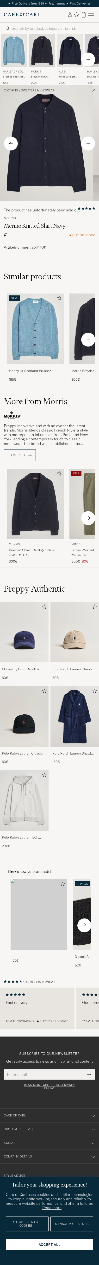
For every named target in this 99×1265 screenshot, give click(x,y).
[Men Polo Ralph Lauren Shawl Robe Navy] (74, 716)
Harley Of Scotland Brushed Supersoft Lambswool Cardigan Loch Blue (33, 371)
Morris (36, 71)
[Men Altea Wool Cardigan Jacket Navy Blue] (70, 50)
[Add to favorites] (58, 299)
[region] (49, 1008)
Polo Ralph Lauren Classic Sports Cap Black (22, 753)
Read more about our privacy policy (49, 1086)
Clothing (11, 90)
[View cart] (83, 14)
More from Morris (35, 401)
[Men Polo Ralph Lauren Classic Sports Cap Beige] (74, 632)
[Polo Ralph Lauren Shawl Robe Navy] (74, 749)
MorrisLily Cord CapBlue (20, 669)
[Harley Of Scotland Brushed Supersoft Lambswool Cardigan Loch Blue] (35, 367)
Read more (52, 1207)
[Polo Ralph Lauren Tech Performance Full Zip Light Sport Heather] (24, 833)
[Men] (39, 914)
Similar (32, 276)
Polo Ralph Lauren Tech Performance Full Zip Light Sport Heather (22, 837)
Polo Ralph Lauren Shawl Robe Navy (71, 753)
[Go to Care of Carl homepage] (22, 15)
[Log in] (70, 15)
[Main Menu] (91, 14)
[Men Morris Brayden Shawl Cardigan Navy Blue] (42, 50)
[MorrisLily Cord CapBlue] (24, 665)
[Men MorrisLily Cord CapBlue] (24, 632)
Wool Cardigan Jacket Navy (67, 76)
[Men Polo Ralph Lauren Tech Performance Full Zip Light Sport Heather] (24, 800)
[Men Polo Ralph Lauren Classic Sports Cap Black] (24, 716)
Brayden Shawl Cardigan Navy (39, 76)
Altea (63, 71)
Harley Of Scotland (14, 72)
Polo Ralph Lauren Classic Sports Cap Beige (72, 669)
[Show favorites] (76, 14)
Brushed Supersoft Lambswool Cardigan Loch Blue (14, 76)
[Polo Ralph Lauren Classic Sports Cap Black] (24, 749)
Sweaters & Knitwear (37, 90)
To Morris (17, 455)
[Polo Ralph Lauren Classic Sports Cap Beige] (74, 665)
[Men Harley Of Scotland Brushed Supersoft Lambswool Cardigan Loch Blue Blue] (14, 50)
